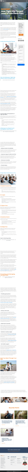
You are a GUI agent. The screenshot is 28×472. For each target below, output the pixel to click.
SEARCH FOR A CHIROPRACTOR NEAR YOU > (14, 451)
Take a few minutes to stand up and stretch (8, 318)
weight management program (12, 340)
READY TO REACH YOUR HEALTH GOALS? (14, 449)
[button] (8, 458)
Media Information (13, 462)
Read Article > (3, 424)
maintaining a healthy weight (12, 334)
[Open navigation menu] (26, 1)
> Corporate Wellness (20, 32)
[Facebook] (18, 40)
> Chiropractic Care (21, 29)
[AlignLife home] (3, 1)
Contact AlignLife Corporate (19, 458)
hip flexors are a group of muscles (6, 54)
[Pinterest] (23, 40)
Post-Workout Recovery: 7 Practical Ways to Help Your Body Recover (7, 421)
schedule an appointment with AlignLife (9, 382)
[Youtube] (20, 40)
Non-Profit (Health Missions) (13, 460)
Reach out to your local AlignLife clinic (8, 270)
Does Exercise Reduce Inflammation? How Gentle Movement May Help (20, 422)
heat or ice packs (6, 29)
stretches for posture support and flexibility (6, 302)
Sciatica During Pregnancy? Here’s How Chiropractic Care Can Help (7, 440)
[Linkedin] (21, 40)
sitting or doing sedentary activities (5, 103)
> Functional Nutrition (20, 30)
